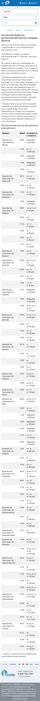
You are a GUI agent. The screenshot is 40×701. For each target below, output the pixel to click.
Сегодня (10, 30)
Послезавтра (28, 30)
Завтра (18, 30)
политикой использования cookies (23, 696)
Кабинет (34, 3)
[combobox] (20, 17)
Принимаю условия (20, 698)
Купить (24, 3)
